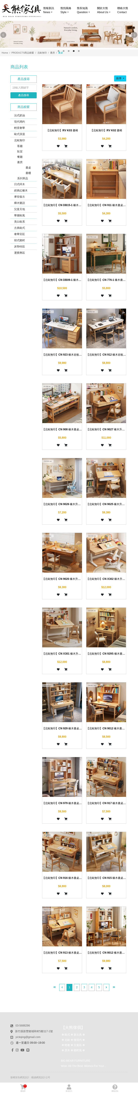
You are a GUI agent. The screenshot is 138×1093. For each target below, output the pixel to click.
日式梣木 (19, 184)
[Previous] (62, 987)
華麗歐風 (19, 215)
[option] (69, 34)
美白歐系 (19, 221)
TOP (131, 946)
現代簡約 (19, 121)
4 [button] (74, 51)
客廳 (20, 146)
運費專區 (19, 252)
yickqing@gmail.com (27, 1037)
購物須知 (115, 1091)
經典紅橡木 (21, 190)
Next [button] (134, 35)
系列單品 (22, 178)
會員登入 (69, 1091)
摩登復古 (19, 196)
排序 (119, 78)
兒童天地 (19, 209)
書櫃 (28, 173)
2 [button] (63, 51)
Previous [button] (3, 35)
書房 (20, 162)
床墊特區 (19, 246)
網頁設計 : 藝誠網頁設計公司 (35, 1077)
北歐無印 (19, 140)
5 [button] (79, 51)
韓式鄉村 (19, 240)
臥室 (20, 151)
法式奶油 (19, 115)
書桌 (28, 167)
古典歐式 (19, 227)
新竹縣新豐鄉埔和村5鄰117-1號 (34, 1031)
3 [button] (69, 51)
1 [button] (58, 51)
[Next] (106, 987)
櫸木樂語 (19, 203)
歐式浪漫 (19, 134)
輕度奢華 (19, 127)
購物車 (23, 1088)
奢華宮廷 (19, 234)
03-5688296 (22, 1025)
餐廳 (20, 156)
